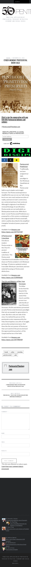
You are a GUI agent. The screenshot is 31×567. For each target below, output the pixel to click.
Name (3, 433)
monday (20, 352)
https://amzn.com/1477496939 (12, 340)
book (6, 352)
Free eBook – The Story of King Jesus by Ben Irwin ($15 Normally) (15, 394)
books (8, 58)
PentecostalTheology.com (11, 127)
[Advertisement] (15, 40)
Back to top (15, 563)
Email (3, 442)
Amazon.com (15, 229)
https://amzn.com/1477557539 (12, 232)
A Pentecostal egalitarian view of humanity (16, 520)
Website (4, 450)
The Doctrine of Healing (12, 549)
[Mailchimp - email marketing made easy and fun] (11, 145)
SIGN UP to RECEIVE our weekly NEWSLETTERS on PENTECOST (13, 132)
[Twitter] (10, 160)
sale (15, 355)
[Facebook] (4, 160)
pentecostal (7, 355)
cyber (13, 352)
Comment (5, 411)
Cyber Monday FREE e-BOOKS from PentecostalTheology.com (15, 384)
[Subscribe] (16, 160)
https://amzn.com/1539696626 (12, 277)
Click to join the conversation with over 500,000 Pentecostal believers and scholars (15, 119)
